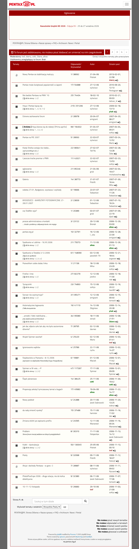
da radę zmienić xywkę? (33, 410)
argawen (112, 258)
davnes (93, 329)
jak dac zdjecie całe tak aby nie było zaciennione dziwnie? (43, 328)
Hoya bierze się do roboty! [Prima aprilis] (49, 126)
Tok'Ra (93, 150)
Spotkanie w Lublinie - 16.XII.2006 (37, 242)
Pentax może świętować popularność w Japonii (42, 84)
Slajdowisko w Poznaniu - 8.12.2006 (38, 357)
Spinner (93, 371)
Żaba (111, 153)
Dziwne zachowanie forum (34, 116)
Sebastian (94, 192)
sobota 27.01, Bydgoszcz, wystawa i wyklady (42, 189)
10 (40, 109)
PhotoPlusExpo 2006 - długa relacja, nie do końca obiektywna (44, 478)
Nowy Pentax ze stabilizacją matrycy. (38, 74)
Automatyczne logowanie (33, 305)
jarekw (93, 276)
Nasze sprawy (45, 43)
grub (92, 171)
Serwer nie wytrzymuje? (33, 294)
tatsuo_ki (113, 101)
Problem (26, 431)
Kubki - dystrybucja (31, 444)
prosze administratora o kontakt (36, 221)
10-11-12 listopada (31, 486)
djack (111, 216)
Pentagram (113, 90)
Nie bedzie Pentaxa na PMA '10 (36, 95)
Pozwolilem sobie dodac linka (35, 263)
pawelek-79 (95, 255)
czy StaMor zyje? (30, 210)
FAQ (55, 43)
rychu (92, 350)
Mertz (111, 143)
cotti (34, 56)
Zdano (39, 56)
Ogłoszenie (69, 13)
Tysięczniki (27, 284)
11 (43, 109)
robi (110, 279)
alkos (45, 56)
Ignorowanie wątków (31, 347)
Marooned (94, 423)
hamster (93, 413)
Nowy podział (28, 399)
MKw (111, 185)
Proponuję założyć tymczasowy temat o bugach (43, 389)
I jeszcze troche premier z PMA (35, 158)
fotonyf (112, 460)
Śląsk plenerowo (30, 378)
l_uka (92, 234)
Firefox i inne (28, 273)
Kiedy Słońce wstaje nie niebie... (36, 147)
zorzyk (92, 318)
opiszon (62, 536)
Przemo (73, 534)
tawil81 (112, 290)
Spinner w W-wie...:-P (32, 368)
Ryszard (112, 471)
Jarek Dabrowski (97, 402)
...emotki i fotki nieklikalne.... (35, 315)
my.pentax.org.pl (69, 541)
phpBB (59, 534)
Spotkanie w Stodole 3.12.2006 (36, 252)
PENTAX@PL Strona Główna (25, 43)
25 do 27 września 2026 (88, 26)
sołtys (112, 132)
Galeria (25, 179)
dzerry (28, 56)
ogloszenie (27, 168)
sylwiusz (93, 87)
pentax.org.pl (28, 231)
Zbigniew (94, 308)
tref (23, 56)
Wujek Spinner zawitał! (32, 336)
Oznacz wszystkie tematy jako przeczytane (111, 56)
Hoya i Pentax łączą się (32, 105)
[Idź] (85, 501)
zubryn (112, 405)
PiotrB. (93, 182)
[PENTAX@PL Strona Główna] (22, 4)
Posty (25, 455)
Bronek (93, 224)
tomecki (112, 300)
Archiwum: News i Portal (69, 43)
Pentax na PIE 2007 (31, 137)
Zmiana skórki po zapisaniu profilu (37, 420)
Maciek (93, 360)
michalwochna (115, 174)
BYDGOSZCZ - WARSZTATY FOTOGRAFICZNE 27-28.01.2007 (43, 202)
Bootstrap (79, 536)
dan (110, 416)
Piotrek (93, 77)
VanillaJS (89, 536)
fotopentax (94, 434)
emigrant (94, 119)
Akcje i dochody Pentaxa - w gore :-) (38, 465)
